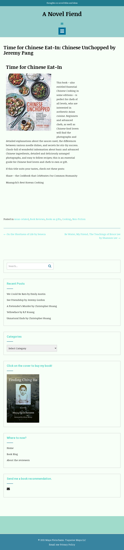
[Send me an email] (62, 23)
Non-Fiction (78, 219)
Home (10, 448)
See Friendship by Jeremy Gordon (26, 299)
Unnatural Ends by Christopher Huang (29, 318)
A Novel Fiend (62, 14)
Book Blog (12, 454)
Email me (54, 544)
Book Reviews (37, 219)
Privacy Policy (67, 544)
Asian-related (21, 219)
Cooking (66, 219)
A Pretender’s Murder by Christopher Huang (32, 306)
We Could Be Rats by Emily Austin (26, 293)
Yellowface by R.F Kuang (21, 312)
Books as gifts (53, 219)
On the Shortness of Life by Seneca (25, 234)
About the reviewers (18, 460)
